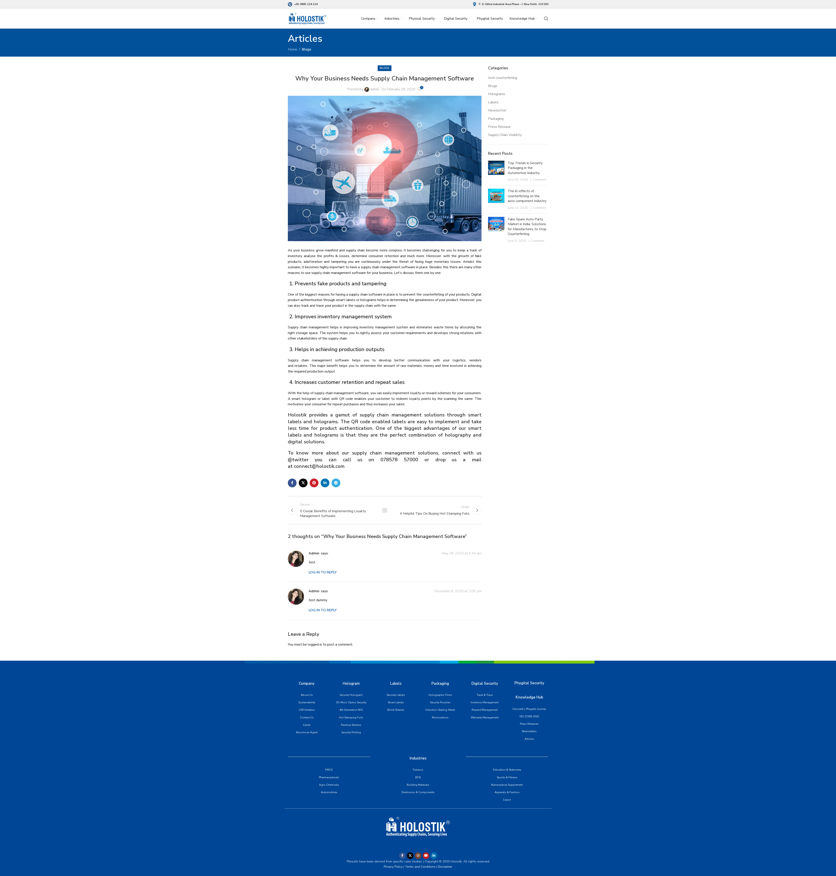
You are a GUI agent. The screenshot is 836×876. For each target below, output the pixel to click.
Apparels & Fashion (507, 792)
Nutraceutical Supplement (507, 785)
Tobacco (418, 770)
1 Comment (538, 179)
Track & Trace (485, 695)
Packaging (496, 118)
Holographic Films (440, 695)
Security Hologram (351, 695)
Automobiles (329, 792)
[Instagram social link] (418, 855)
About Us (307, 695)
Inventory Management (485, 702)
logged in (315, 644)
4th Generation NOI (351, 710)
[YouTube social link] (426, 855)
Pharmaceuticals (329, 777)
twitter (300, 459)
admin (374, 89)
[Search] (546, 18)
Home (292, 49)
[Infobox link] (303, 4)
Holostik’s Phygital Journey (529, 709)
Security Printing (351, 732)
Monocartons (440, 717)
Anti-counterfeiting (502, 77)
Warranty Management (485, 717)
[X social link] (303, 483)
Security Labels (396, 695)
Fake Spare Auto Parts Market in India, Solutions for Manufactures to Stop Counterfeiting (527, 226)
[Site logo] (307, 18)
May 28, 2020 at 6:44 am (461, 553)
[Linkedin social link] (325, 483)
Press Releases (529, 724)
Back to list (385, 510)
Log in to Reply (323, 572)
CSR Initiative (307, 710)
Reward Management (485, 710)
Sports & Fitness (507, 777)
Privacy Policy (393, 867)
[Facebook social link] (292, 483)
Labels (493, 102)
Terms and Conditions (419, 867)
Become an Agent (307, 732)
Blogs (306, 49)
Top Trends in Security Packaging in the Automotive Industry (525, 168)
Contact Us (307, 717)
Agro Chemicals (329, 785)
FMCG (329, 770)
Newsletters (529, 731)
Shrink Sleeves (395, 710)
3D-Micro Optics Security (351, 702)
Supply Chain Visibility (505, 134)
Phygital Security (529, 683)
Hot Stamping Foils (351, 717)
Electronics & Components (418, 792)
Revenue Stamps (351, 725)
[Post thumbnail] (496, 171)
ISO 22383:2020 (529, 716)
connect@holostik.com (320, 466)
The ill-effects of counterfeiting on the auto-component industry (527, 196)
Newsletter (497, 110)
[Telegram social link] (336, 483)
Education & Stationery (507, 770)
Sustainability (306, 702)
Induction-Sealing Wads (440, 710)
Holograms (496, 94)
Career (307, 725)
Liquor (507, 799)
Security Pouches (440, 702)
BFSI (418, 777)
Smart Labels (396, 702)
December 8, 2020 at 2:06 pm (457, 591)
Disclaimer (445, 867)
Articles (529, 739)
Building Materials (418, 785)
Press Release (499, 126)
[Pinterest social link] (314, 483)
